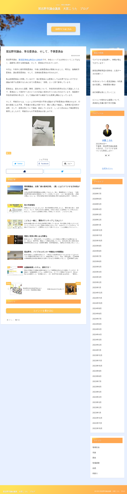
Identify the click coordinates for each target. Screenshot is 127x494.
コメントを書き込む (43, 310)
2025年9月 (97, 246)
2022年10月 (97, 428)
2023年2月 (97, 407)
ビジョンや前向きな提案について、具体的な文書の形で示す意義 (106, 101)
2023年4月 (97, 397)
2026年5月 (97, 204)
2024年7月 (97, 319)
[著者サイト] (24, 171)
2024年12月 (97, 293)
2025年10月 (97, 241)
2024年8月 (97, 314)
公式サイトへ (107, 168)
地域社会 (96, 447)
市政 (9, 153)
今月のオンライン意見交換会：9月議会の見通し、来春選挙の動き (107, 83)
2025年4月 (97, 272)
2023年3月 (97, 402)
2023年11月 (97, 360)
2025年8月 (97, 251)
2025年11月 (97, 235)
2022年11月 (97, 423)
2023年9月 (97, 371)
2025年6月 (97, 261)
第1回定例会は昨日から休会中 (31, 60)
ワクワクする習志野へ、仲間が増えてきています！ (106, 61)
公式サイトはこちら (63, 29)
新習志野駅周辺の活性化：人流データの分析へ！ (106, 72)
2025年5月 (97, 267)
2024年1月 (96, 350)
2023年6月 (97, 387)
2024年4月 (97, 334)
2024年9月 (97, 308)
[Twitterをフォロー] (62, 171)
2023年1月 (96, 413)
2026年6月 (97, 199)
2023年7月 (96, 381)
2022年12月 (97, 418)
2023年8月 (97, 376)
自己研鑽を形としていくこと (104, 92)
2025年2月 (97, 282)
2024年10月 (97, 303)
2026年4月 (97, 209)
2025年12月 (97, 230)
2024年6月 (97, 324)
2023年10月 (97, 366)
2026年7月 (96, 194)
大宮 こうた (107, 140)
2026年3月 (97, 214)
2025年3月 (97, 277)
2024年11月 (97, 298)
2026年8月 (97, 188)
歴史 (94, 458)
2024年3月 (97, 340)
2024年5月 (97, 329)
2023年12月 (97, 355)
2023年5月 (97, 392)
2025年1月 (96, 288)
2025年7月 (96, 256)
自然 (94, 468)
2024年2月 (97, 345)
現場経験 (96, 463)
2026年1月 (96, 225)
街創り (95, 473)
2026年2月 (97, 220)
